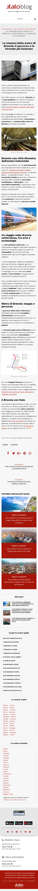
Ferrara (6, 792)
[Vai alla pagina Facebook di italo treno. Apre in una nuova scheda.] (8, 832)
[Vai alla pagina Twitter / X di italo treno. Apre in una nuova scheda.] (21, 832)
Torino (5, 762)
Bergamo (6, 790)
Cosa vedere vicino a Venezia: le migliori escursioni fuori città (19, 550)
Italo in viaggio (16, 877)
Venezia (6, 758)
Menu (21, 19)
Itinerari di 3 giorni (10, 649)
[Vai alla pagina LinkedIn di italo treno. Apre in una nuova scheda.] (17, 832)
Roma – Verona (9, 730)
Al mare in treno (9, 660)
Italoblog (7, 29)
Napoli (5, 760)
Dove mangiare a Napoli (11, 679)
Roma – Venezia (9, 712)
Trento (5, 769)
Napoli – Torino (9, 735)
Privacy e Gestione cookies (19, 875)
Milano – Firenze (9, 710)
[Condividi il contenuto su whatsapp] (30, 453)
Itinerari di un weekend (11, 653)
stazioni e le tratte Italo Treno (14, 800)
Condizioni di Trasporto (22, 873)
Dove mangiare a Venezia (12, 683)
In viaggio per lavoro (25, 29)
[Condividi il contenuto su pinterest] (24, 453)
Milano (5, 749)
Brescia (5, 444)
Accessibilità (30, 875)
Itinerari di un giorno (11, 642)
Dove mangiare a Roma (11, 672)
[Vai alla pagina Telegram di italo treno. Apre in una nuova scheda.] (30, 832)
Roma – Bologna (9, 728)
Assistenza (7, 873)
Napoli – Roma (8, 707)
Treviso (6, 776)
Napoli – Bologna (9, 732)
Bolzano (6, 767)
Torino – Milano (9, 726)
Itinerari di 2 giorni (10, 646)
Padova (6, 783)
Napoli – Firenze (9, 719)
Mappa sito (31, 873)
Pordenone (7, 774)
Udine (5, 771)
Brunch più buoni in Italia (12, 690)
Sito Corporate (8, 877)
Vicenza (6, 778)
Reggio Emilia (8, 794)
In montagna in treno (11, 664)
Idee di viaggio (19, 515)
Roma (5, 751)
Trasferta (14, 444)
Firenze (6, 756)
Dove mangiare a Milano (11, 675)
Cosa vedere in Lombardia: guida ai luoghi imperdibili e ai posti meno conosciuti (19, 520)
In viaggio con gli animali (12, 657)
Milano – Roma (8, 705)
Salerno (6, 765)
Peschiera (6, 785)
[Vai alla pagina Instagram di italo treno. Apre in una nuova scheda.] (12, 832)
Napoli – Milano (9, 721)
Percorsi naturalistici (11, 668)
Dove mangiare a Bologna (12, 687)
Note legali (8, 875)
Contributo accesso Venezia (28, 877)
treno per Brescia (18, 421)
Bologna (6, 753)
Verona (5, 781)
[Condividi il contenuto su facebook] (8, 453)
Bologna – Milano (9, 717)
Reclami (13, 873)
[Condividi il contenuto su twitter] (14, 453)
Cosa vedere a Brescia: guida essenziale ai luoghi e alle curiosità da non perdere (19, 582)
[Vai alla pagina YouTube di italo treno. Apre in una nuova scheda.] (26, 832)
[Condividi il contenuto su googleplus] (19, 453)
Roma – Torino (8, 723)
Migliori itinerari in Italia (12, 638)
